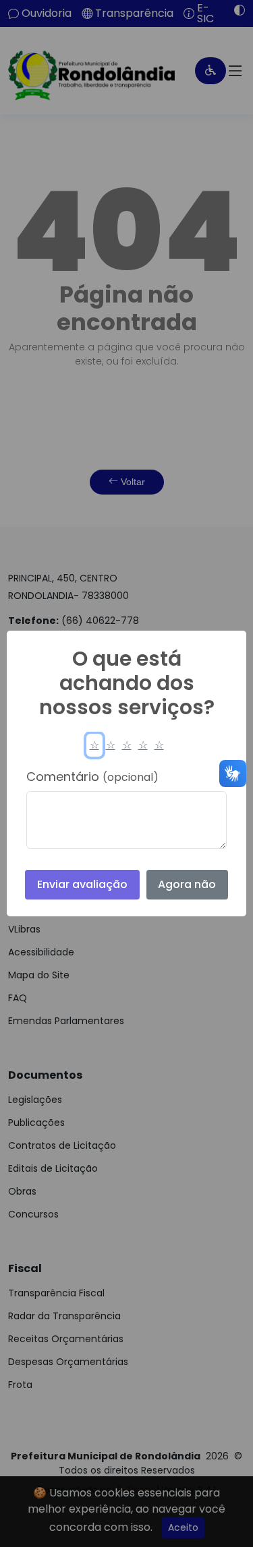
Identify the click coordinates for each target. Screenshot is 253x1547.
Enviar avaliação (82, 884)
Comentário (92, 776)
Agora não (187, 884)
